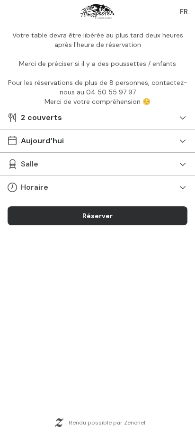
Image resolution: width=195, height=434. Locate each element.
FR (184, 11)
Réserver (97, 216)
